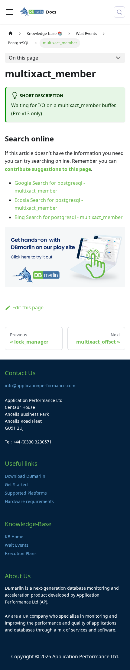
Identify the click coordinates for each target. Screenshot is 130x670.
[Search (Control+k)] (119, 12)
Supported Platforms (26, 493)
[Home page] (10, 33)
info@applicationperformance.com (40, 385)
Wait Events (16, 545)
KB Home (14, 536)
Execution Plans (21, 553)
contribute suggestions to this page (48, 169)
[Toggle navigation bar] (9, 12)
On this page (23, 57)
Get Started (16, 484)
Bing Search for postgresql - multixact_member (69, 217)
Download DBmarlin (25, 476)
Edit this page (28, 307)
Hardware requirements (29, 501)
